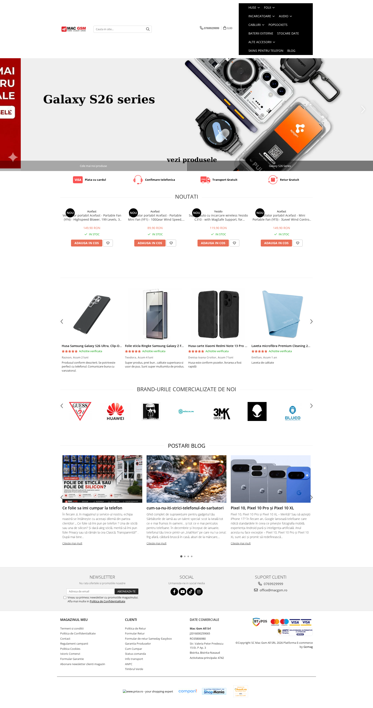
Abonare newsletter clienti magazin (82, 664)
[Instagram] (199, 591)
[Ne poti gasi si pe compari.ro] (187, 691)
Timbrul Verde (134, 669)
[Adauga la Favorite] (108, 243)
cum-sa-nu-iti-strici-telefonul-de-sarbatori (185, 507)
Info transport (134, 659)
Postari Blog (186, 445)
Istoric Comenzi (70, 654)
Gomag (308, 647)
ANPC (128, 664)
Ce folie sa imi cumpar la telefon (92, 507)
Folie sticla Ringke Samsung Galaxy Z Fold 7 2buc (161, 346)
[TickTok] (190, 591)
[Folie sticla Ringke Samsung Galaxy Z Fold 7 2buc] (155, 315)
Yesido (218, 211)
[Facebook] (174, 591)
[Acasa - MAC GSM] (73, 29)
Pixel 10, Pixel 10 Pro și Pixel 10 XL (262, 507)
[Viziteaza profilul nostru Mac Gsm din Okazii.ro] (240, 691)
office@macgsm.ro (273, 590)
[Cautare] (148, 29)
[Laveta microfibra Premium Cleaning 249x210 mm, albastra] (281, 315)
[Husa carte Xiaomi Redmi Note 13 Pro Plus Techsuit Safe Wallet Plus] (218, 315)
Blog (291, 51)
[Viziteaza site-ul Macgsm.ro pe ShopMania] (214, 691)
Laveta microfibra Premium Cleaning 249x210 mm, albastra (294, 346)
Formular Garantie (72, 659)
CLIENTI (131, 619)
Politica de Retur (135, 628)
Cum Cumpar (133, 649)
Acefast (91, 211)
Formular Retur (135, 633)
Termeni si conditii (72, 628)
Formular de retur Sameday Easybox (148, 638)
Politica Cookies (70, 649)
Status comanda (135, 654)
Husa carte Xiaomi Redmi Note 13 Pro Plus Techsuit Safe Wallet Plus (238, 346)
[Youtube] (182, 591)
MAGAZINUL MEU (74, 619)
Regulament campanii (74, 643)
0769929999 (273, 584)
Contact (65, 638)
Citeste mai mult (72, 543)
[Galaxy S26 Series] (186, 114)
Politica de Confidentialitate (107, 601)
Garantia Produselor (138, 643)
